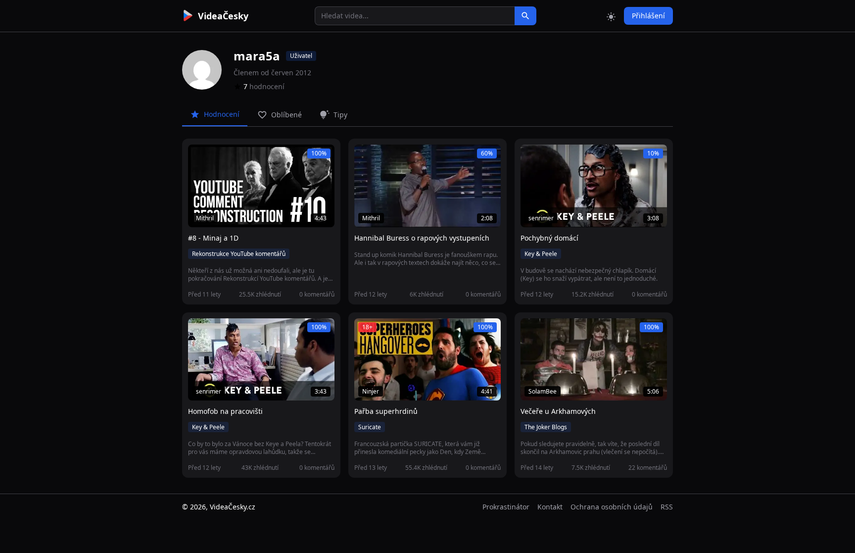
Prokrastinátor (505, 506)
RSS (667, 506)
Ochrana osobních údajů (611, 506)
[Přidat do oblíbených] (200, 157)
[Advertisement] (126, 180)
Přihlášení (648, 15)
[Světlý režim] (611, 16)
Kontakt (550, 506)
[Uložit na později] (218, 157)
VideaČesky (223, 16)
